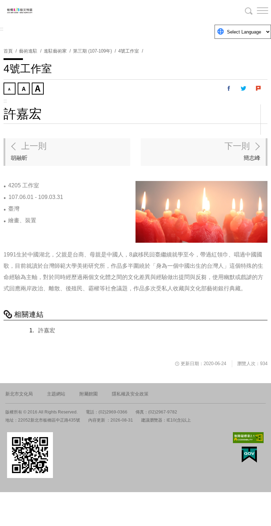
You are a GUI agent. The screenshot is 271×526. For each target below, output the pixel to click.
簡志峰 (242, 151)
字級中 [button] (24, 89)
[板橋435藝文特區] (42, 10)
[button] (257, 10)
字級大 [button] (38, 89)
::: (1, 28)
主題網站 (56, 394)
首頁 (8, 51)
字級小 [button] (10, 89)
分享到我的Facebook (229, 89)
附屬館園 (88, 394)
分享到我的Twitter (244, 89)
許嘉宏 (46, 330)
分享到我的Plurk (259, 89)
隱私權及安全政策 (130, 394)
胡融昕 (29, 151)
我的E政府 (249, 454)
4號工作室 (128, 51)
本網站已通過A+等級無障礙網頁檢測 (248, 437)
